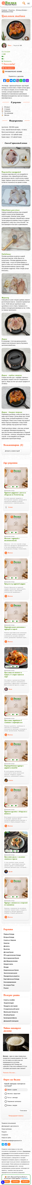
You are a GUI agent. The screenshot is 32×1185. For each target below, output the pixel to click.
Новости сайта (6, 1137)
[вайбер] (17, 80)
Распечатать (8, 61)
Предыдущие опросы (16, 1115)
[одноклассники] (7, 80)
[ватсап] (20, 80)
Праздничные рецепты (11, 976)
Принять (6, 1181)
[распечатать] (27, 80)
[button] (3, 1182)
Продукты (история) (10, 1006)
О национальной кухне (11, 1009)
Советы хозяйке (9, 1000)
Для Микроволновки (11, 961)
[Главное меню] (28, 3)
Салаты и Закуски (10, 940)
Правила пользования (9, 1123)
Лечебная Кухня (9, 1015)
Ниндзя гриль (8, 964)
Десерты (7, 946)
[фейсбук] (4, 80)
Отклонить (15, 1181)
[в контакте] (11, 80)
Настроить (25, 1181)
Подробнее (24, 1178)
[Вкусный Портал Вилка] (9, 3)
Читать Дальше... (9, 1072)
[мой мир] (24, 80)
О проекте (5, 1135)
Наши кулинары (7, 1129)
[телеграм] (14, 80)
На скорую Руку (9, 985)
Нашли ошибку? (9, 64)
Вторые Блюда (9, 937)
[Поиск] (24, 3)
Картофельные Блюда (11, 979)
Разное (6, 988)
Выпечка (7, 949)
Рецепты (12, 10)
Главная (4, 10)
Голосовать (23, 1110)
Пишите (4, 1132)
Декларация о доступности (10, 1126)
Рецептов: (17, 45)
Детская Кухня (8, 952)
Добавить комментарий (12, 451)
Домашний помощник (11, 1021)
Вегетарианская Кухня (11, 958)
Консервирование (10, 982)
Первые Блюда (9, 934)
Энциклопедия (9, 1003)
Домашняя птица (7, 11)
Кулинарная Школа (10, 1018)
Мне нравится (9, 68)
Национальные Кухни (11, 970)
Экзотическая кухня (10, 973)
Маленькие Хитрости (11, 1012)
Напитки (6, 943)
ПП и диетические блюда (12, 955)
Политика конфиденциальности (12, 1140)
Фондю (6, 967)
